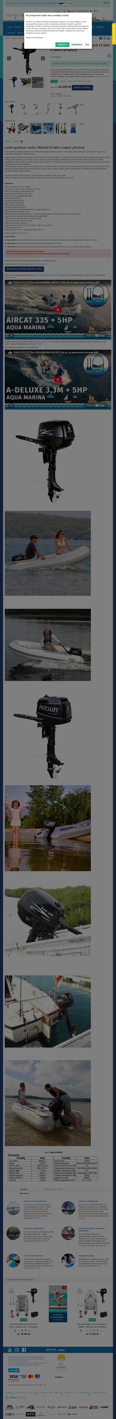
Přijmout (62, 45)
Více (87, 45)
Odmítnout (76, 45)
